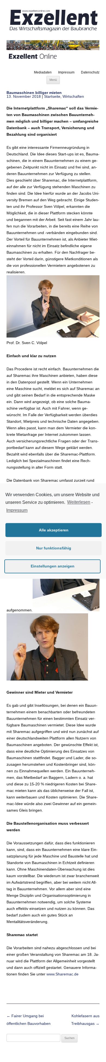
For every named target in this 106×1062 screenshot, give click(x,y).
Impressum (66, 72)
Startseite (52, 96)
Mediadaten (43, 72)
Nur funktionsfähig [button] (53, 548)
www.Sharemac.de (62, 974)
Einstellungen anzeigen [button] (52, 566)
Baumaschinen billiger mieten (34, 92)
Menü (53, 79)
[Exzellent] (53, 32)
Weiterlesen (78, 502)
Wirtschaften (73, 96)
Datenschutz (90, 72)
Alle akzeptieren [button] (53, 530)
